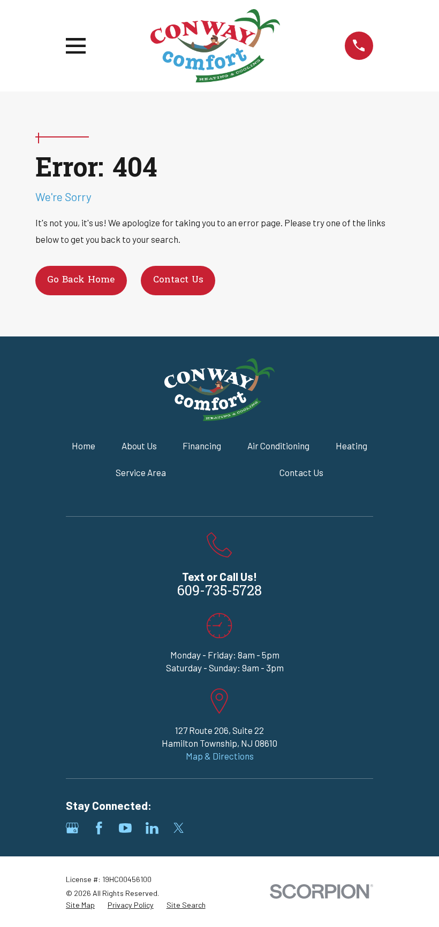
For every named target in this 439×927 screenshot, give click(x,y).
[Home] (214, 45)
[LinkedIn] (152, 828)
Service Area (141, 472)
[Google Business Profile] (72, 828)
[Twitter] (178, 828)
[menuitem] (80, 905)
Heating (351, 445)
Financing (202, 445)
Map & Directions (220, 755)
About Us (139, 445)
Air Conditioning (278, 445)
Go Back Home (81, 280)
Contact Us (178, 280)
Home (83, 445)
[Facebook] (99, 828)
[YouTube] (125, 828)
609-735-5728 (219, 592)
